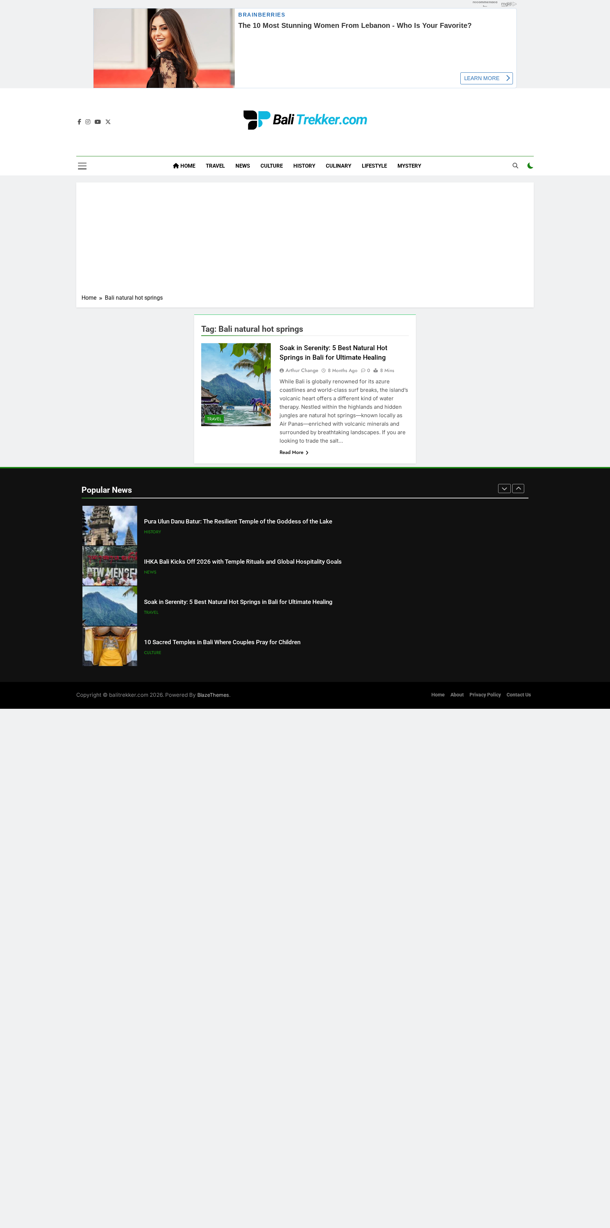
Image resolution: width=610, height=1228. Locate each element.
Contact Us (519, 695)
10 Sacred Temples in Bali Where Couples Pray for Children (222, 642)
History (304, 166)
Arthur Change (302, 370)
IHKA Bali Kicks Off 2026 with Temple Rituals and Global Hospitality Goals (243, 561)
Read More (292, 452)
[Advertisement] (305, 240)
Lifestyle (374, 166)
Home (187, 166)
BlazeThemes (213, 695)
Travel (215, 166)
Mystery (409, 166)
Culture (272, 166)
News (242, 166)
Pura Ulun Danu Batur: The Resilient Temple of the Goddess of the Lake (238, 521)
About (457, 695)
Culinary (338, 166)
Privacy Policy (485, 695)
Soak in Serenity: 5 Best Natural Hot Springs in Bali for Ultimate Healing (238, 602)
